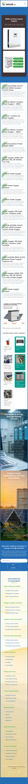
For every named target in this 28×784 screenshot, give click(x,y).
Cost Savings (9, 665)
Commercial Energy (10, 698)
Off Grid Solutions (10, 701)
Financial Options (10, 727)
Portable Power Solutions (12, 643)
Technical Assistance (11, 750)
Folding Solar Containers (12, 593)
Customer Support (10, 746)
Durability (8, 662)
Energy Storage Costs (11, 681)
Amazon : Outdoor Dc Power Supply (11, 117)
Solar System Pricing (11, 679)
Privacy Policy (21, 766)
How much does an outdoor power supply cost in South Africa (8, 402)
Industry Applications (11, 691)
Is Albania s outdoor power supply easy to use (8, 349)
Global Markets (9, 707)
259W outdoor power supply (16, 25)
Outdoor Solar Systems (11, 623)
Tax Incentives (9, 737)
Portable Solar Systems (11, 590)
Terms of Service (12, 766)
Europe (7, 714)
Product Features (10, 652)
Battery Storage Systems (12, 607)
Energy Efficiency (10, 656)
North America (9, 712)
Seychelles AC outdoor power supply (20, 365)
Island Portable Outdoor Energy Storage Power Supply (20, 384)
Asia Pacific (8, 717)
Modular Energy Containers (13, 610)
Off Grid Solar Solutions (12, 626)
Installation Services (11, 753)
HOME (5, 25)
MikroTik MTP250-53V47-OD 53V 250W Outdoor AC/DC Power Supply (13, 227)
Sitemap (14, 768)
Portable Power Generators (13, 629)
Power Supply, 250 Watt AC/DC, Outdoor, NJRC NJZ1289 (12, 243)
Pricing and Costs (10, 672)
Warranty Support (10, 756)
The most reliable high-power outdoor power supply (8, 366)
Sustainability (9, 659)
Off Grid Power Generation (13, 636)
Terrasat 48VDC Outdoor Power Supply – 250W (13, 103)
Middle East (8, 720)
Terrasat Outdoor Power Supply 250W (12, 145)
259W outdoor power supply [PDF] (12, 328)
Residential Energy (10, 695)
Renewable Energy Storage (12, 646)
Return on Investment (11, 684)
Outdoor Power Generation (13, 619)
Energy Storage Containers (13, 603)
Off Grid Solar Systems (11, 640)
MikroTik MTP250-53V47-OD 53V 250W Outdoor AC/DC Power (13, 88)
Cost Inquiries (9, 759)
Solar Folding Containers (12, 586)
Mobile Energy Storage (11, 613)
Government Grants (11, 734)
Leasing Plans (9, 731)
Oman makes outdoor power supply (8, 383)
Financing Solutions (10, 740)
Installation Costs (10, 676)
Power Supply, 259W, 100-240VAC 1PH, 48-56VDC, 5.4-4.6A (13, 160)
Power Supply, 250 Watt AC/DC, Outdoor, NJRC (12, 212)
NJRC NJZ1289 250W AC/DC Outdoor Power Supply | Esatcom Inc (14, 259)
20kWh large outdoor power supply (20, 348)
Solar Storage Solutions (12, 596)
